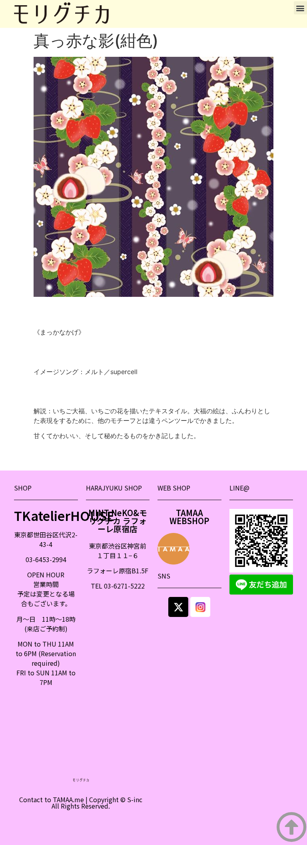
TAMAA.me (68, 799)
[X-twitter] (178, 607)
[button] (300, 7)
